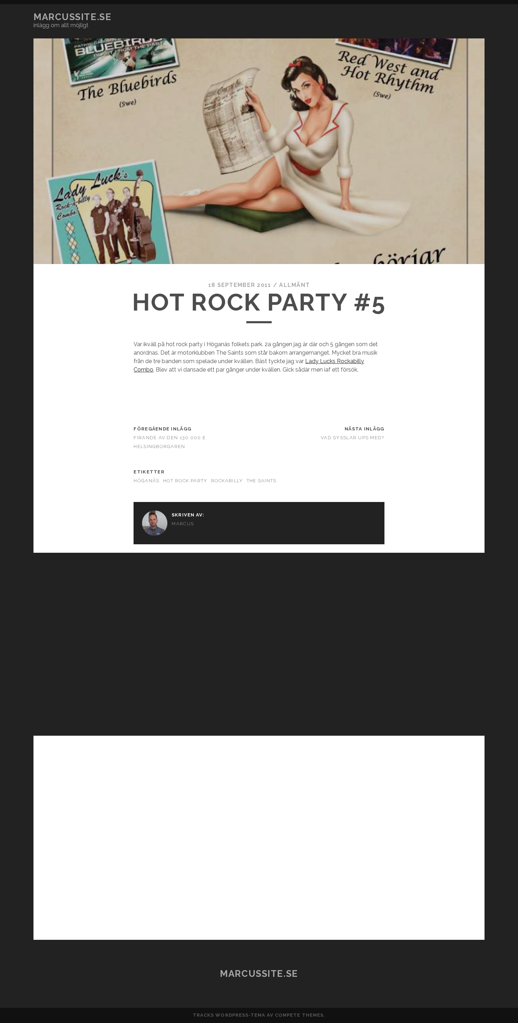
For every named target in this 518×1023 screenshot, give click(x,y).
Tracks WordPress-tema (229, 1015)
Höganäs (146, 480)
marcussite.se (72, 17)
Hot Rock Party (185, 480)
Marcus (183, 523)
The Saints (262, 480)
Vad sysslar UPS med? (352, 437)
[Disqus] (259, 641)
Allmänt (294, 285)
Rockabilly (227, 480)
